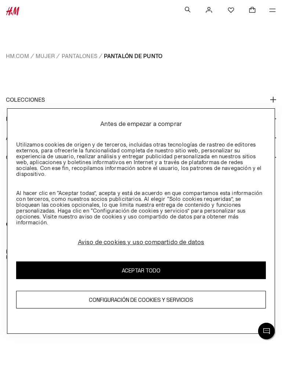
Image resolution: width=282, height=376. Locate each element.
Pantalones (79, 56)
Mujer (45, 56)
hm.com (17, 56)
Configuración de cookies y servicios (141, 300)
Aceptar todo (141, 270)
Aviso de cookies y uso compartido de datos (141, 242)
